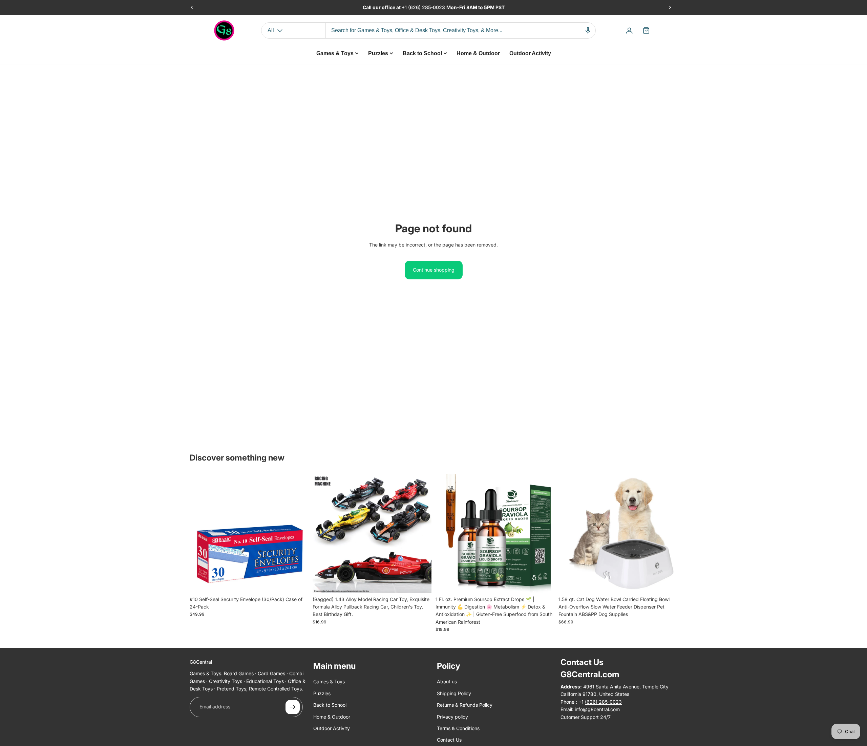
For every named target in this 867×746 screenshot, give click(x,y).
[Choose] (421, 582)
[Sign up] (293, 707)
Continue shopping (433, 270)
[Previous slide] (192, 7)
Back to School (329, 705)
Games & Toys (329, 682)
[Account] (629, 30)
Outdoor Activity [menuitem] (530, 53)
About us (447, 682)
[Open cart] (646, 30)
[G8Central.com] (224, 30)
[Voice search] (587, 30)
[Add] (298, 582)
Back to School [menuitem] (422, 53)
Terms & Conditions (458, 728)
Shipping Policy (454, 693)
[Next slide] (669, 7)
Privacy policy (452, 717)
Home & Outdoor (331, 717)
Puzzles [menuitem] (378, 53)
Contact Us (449, 740)
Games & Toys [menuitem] (335, 53)
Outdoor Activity (331, 728)
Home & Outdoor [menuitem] (478, 53)
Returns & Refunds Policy (464, 705)
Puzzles (322, 693)
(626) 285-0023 (427, 7)
